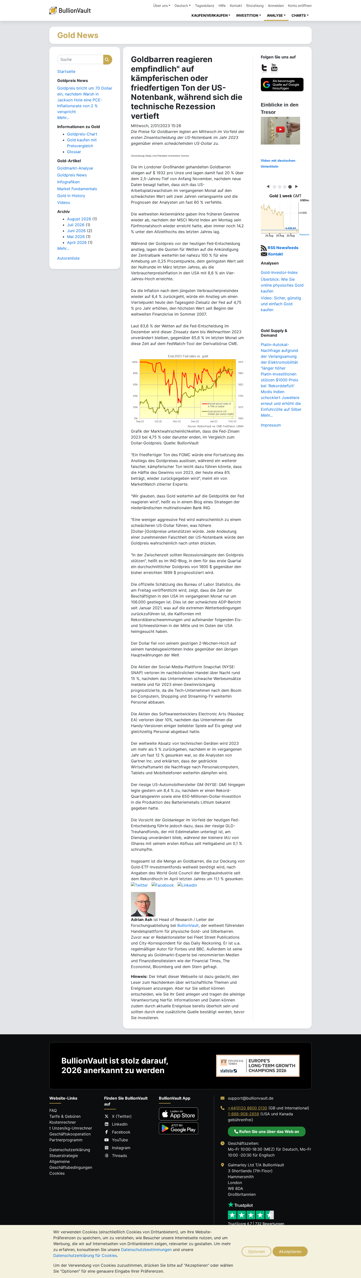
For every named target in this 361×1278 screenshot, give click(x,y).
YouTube (120, 1139)
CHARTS (299, 15)
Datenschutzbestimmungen (146, 1249)
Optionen (256, 1251)
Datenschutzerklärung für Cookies (85, 1255)
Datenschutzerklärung (69, 1149)
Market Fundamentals (77, 188)
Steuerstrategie (63, 1155)
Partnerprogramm (66, 1139)
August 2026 (79, 218)
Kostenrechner (62, 1122)
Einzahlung (255, 5)
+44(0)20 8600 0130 (247, 1107)
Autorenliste (68, 258)
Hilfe (222, 5)
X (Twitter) (122, 1116)
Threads (119, 1155)
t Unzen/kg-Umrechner (70, 1128)
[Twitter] (139, 884)
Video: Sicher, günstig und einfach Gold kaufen (281, 303)
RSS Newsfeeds (282, 247)
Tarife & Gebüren (65, 1116)
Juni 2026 (76, 230)
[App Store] (178, 1113)
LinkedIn (119, 1124)
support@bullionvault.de (250, 1098)
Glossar (74, 151)
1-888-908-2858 (243, 1113)
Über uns (160, 5)
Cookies (57, 1173)
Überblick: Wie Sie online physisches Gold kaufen (282, 285)
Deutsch (181, 5)
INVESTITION (247, 15)
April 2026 (77, 242)
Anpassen (304, 234)
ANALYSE (275, 15)
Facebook (121, 1132)
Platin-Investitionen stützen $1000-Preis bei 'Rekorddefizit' (279, 380)
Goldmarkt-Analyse (75, 168)
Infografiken (68, 181)
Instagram (121, 1147)
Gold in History (71, 195)
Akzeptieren (290, 1251)
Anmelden (276, 5)
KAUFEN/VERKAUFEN (210, 15)
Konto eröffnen (300, 5)
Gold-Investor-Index (279, 272)
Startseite (66, 71)
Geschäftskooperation (70, 1134)
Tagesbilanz (204, 5)
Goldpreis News (72, 175)
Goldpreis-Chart (82, 134)
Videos (63, 202)
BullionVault (188, 925)
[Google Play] (178, 1128)
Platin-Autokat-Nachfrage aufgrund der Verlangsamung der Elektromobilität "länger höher (279, 356)
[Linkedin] (187, 884)
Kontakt (236, 5)
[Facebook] (163, 884)
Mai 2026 (76, 236)
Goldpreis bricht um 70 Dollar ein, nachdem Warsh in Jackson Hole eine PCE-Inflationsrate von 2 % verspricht (84, 100)
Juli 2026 (75, 224)
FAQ (53, 1110)
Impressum (271, 425)
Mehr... (63, 117)
